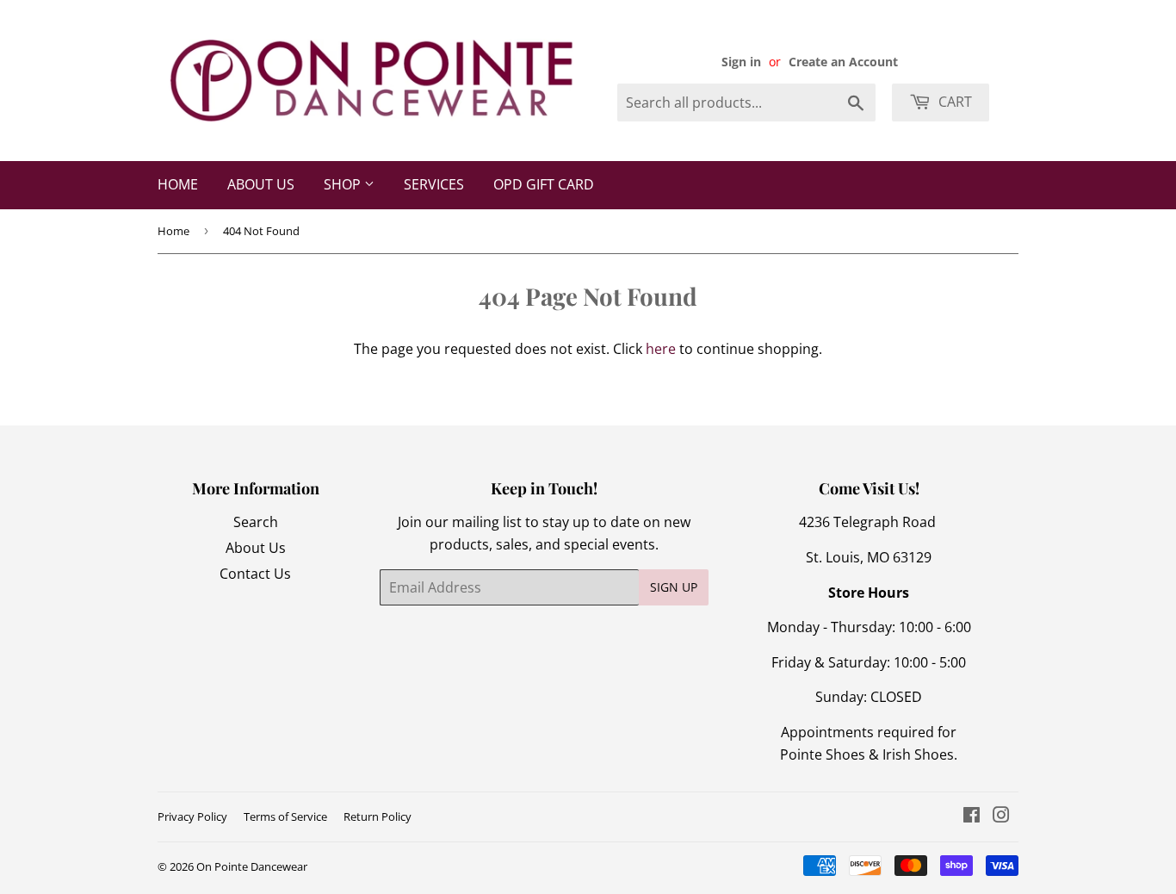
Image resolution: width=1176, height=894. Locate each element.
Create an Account (843, 61)
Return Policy (378, 816)
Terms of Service (285, 816)
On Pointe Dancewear (251, 866)
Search (255, 521)
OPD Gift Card (543, 184)
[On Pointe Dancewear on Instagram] (1001, 816)
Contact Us (255, 573)
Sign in (741, 61)
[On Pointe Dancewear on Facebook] (971, 816)
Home (178, 184)
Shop (344, 184)
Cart (953, 101)
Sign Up (673, 587)
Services (434, 184)
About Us (260, 184)
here (661, 348)
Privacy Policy (192, 816)
